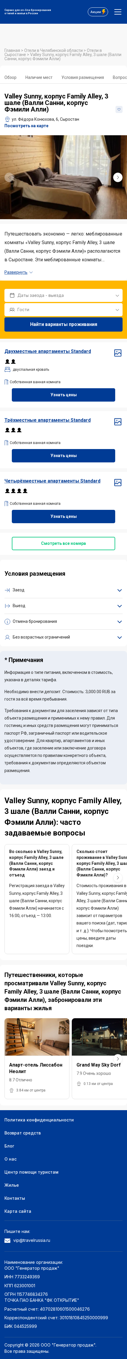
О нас (10, 1158)
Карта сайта (17, 1211)
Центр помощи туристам (31, 1172)
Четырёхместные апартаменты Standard (52, 481)
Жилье (11, 1185)
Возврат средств (22, 1132)
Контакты (14, 1198)
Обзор (10, 77)
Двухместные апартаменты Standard (47, 351)
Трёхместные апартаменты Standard (47, 420)
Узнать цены (64, 394)
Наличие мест (39, 77)
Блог (9, 1145)
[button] (118, 177)
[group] (63, 177)
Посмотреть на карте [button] (26, 125)
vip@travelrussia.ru (31, 1240)
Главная (12, 50)
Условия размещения (82, 77)
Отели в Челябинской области (54, 50)
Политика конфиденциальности (39, 1119)
